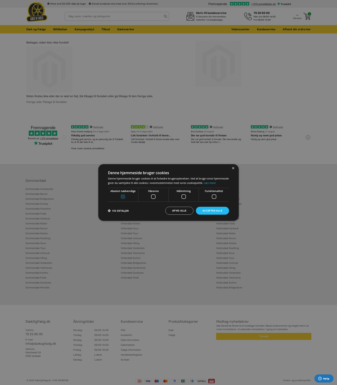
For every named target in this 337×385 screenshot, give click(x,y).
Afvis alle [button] (179, 210)
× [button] (233, 168)
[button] (118, 210)
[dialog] (168, 192)
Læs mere (210, 183)
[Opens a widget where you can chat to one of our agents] (323, 378)
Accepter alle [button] (212, 210)
